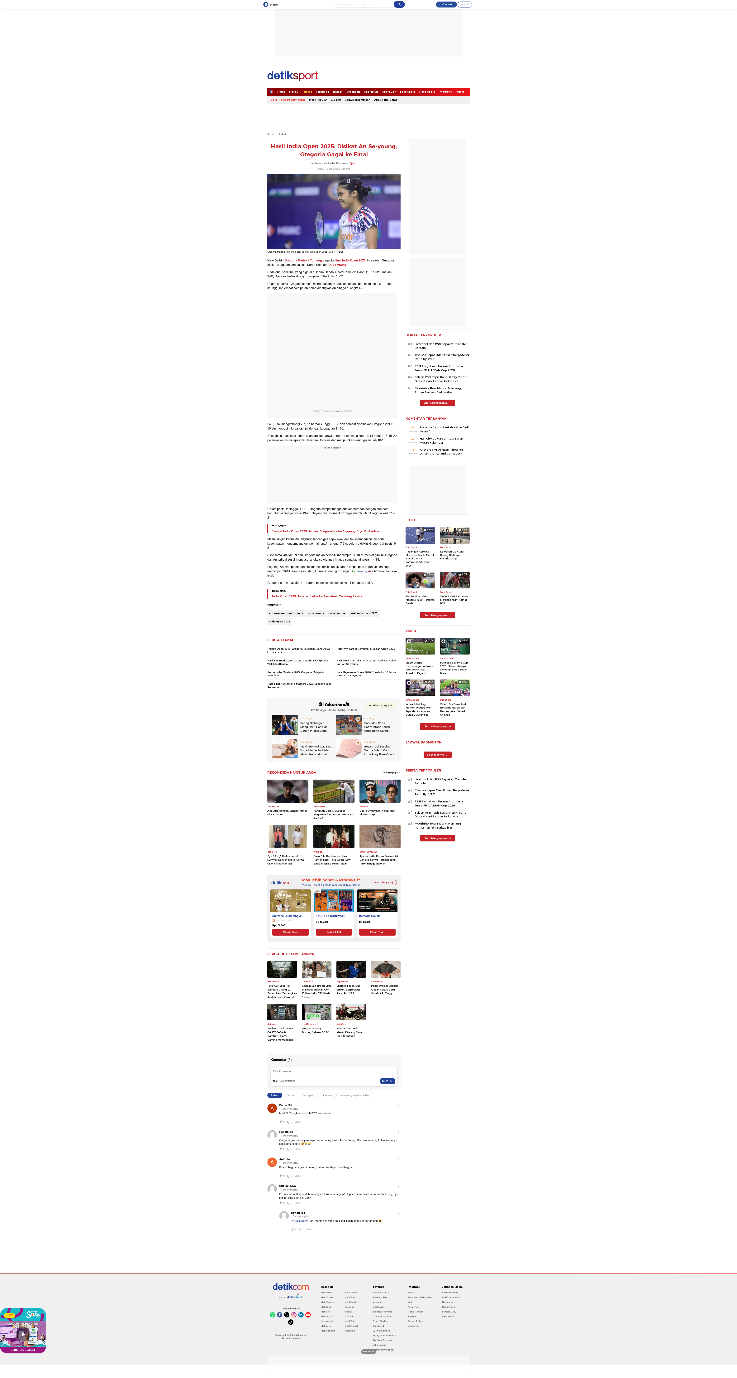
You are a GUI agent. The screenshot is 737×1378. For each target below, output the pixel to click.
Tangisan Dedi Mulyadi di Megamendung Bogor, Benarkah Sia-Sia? (333, 814)
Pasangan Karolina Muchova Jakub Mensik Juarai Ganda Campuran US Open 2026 (420, 558)
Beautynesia (448, 1307)
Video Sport (427, 91)
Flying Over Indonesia (385, 1335)
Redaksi (412, 1292)
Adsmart (377, 1302)
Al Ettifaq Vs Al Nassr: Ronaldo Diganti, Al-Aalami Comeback (441, 451)
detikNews (327, 1292)
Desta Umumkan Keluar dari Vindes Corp (377, 812)
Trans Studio (380, 1321)
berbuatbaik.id (381, 1292)
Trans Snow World (383, 1316)
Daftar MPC (446, 4)
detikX (348, 1311)
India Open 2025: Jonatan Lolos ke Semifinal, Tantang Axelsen (318, 596)
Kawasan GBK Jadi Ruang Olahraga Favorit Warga (452, 555)
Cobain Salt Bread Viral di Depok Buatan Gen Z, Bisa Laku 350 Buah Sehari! (316, 991)
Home (281, 91)
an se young (337, 613)
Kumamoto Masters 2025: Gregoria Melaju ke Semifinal (295, 673)
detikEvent (378, 1307)
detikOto (326, 1326)
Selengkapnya (390, 772)
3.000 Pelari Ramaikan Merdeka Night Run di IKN (454, 600)
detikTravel (351, 1292)
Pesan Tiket (290, 932)
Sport (270, 134)
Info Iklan (412, 1316)
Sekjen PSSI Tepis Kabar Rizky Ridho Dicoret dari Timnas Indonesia (440, 379)
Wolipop (349, 1307)
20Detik (349, 1316)
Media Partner (415, 1311)
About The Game (385, 99)
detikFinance (328, 1302)
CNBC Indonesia (451, 1297)
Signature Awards (382, 1311)
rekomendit (379, 1345)
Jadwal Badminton (357, 99)
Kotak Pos (413, 1307)
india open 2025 (279, 621)
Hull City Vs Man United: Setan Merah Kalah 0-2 (441, 440)
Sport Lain (389, 91)
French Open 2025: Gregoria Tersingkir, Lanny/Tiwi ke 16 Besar (298, 650)
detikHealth (351, 1302)
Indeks (460, 91)
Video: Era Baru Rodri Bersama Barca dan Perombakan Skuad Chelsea (453, 709)
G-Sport (336, 99)
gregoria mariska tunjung (286, 613)
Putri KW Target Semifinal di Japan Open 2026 (365, 648)
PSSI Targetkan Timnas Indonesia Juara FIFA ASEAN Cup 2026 (439, 368)
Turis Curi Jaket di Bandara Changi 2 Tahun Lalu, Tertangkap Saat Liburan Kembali (282, 991)
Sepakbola (353, 91)
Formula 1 (322, 91)
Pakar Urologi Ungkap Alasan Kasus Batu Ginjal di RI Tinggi (384, 989)
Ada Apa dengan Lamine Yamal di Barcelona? (287, 812)
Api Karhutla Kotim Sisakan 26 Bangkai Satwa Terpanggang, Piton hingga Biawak (378, 860)
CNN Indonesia (450, 1292)
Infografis (445, 91)
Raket (308, 91)
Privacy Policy (415, 1321)
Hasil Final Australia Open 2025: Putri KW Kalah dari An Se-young (366, 662)
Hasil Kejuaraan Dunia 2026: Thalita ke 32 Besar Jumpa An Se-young (366, 673)
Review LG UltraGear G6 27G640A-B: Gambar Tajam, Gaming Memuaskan (280, 1034)
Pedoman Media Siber (420, 1297)
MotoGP (294, 91)
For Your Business (382, 1340)
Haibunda (447, 1302)
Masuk (465, 4)
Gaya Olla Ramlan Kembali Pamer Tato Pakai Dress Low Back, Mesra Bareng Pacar (332, 860)
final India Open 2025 (350, 260)
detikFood (350, 1297)
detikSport (327, 1316)
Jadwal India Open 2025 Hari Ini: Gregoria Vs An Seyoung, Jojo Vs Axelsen (326, 531)
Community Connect (384, 1349)
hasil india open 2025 (363, 613)
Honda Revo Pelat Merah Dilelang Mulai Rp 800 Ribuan (349, 1032)
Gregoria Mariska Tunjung (303, 260)
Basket (338, 91)
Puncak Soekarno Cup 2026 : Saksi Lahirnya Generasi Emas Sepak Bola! (454, 668)
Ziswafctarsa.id (381, 1330)
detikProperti (328, 1330)
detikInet (326, 1307)
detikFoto (350, 1321)
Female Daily (449, 1311)
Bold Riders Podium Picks (288, 99)
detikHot (325, 1311)
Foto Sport (407, 91)
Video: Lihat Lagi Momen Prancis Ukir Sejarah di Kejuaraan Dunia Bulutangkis (418, 709)
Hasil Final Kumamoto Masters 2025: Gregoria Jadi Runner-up (299, 685)
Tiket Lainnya (381, 882)
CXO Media (448, 1316)
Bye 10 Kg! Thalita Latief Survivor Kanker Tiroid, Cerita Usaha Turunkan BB (285, 860)
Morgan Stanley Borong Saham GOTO (315, 1030)
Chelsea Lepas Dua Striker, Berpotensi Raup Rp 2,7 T (348, 989)
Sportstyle (371, 91)
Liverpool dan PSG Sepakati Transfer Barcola (441, 346)
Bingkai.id (378, 1326)
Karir (410, 1302)
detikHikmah (352, 1326)
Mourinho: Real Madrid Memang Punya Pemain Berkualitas (438, 390)
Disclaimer (413, 1326)
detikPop (350, 1330)
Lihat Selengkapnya (435, 402)
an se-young (316, 613)
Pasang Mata (380, 1297)
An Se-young (337, 264)
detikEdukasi (328, 1297)
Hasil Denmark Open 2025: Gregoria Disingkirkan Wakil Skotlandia (297, 662)
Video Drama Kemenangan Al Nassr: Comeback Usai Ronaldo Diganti (420, 668)
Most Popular (318, 99)
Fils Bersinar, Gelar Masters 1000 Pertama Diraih (420, 600)
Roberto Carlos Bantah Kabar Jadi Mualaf (444, 429)
